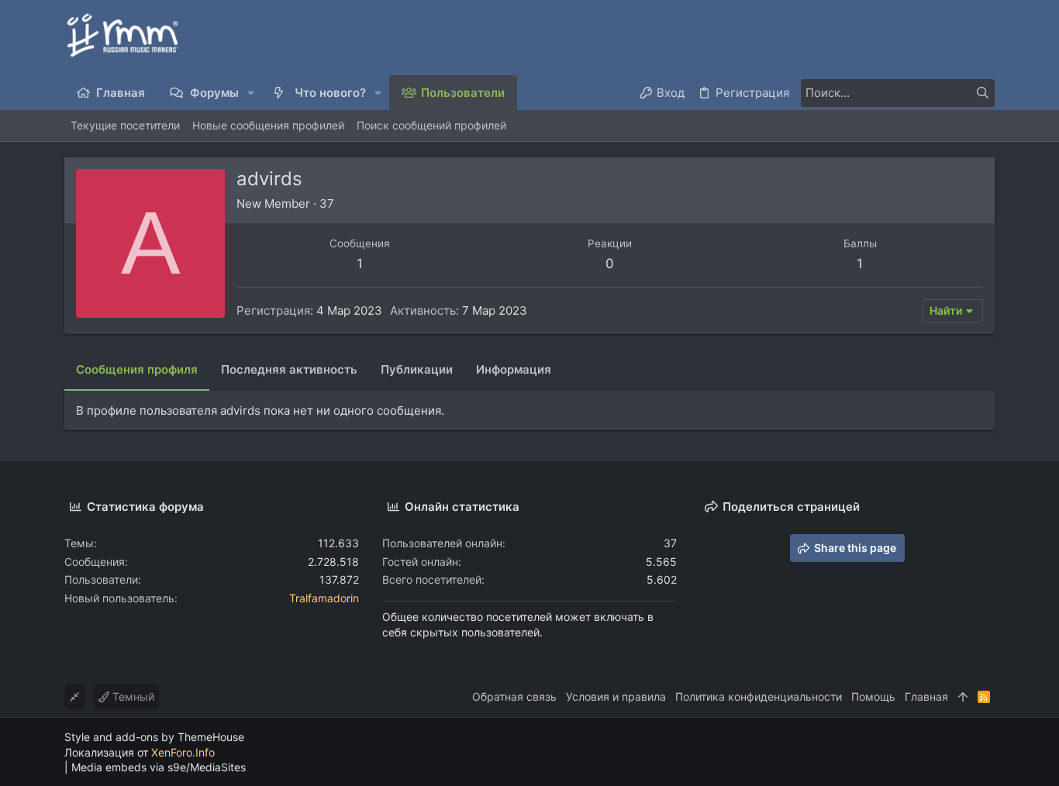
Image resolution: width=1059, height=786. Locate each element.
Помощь (873, 696)
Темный (131, 696)
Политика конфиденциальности (758, 696)
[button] (251, 92)
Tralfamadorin (324, 598)
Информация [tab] (513, 369)
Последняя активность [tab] (289, 369)
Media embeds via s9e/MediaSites (158, 767)
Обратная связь (514, 696)
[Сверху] (963, 696)
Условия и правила (616, 696)
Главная (926, 696)
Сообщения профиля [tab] (137, 369)
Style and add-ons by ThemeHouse (154, 736)
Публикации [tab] (417, 369)
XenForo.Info (183, 752)
